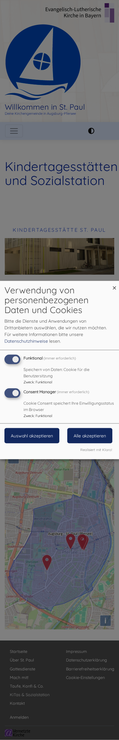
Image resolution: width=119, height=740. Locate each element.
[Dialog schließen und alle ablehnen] (114, 285)
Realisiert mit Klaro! (96, 449)
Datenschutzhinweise (26, 341)
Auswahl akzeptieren (32, 436)
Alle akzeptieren (90, 436)
